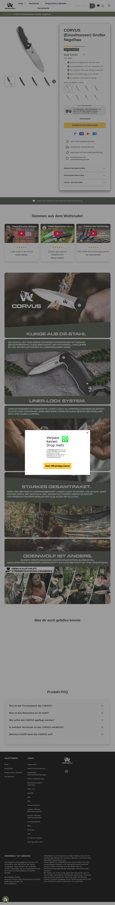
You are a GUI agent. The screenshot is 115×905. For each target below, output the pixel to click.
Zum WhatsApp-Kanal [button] (57, 465)
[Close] (87, 432)
